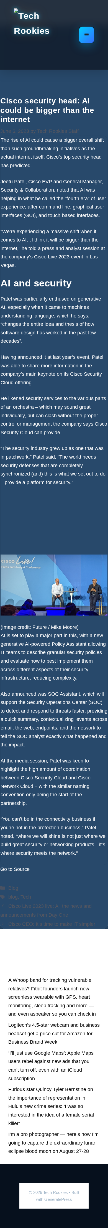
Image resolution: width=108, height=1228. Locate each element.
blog (13, 897)
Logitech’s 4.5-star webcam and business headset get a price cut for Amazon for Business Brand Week (54, 1033)
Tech (25, 897)
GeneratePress (58, 1199)
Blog (13, 888)
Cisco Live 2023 (52, 257)
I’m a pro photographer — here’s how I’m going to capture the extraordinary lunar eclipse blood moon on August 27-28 (53, 1143)
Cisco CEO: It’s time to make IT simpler (51, 924)
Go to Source (15, 869)
